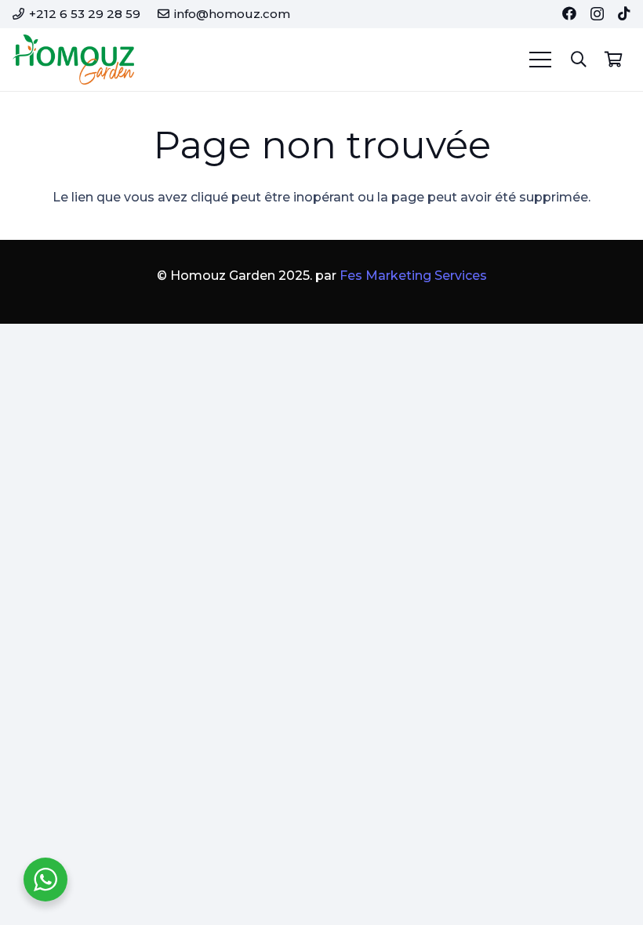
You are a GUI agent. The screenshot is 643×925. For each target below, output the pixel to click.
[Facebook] (569, 13)
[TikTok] (624, 13)
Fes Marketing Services (413, 275)
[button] (578, 60)
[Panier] (613, 59)
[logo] (73, 59)
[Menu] (540, 59)
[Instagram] (597, 14)
